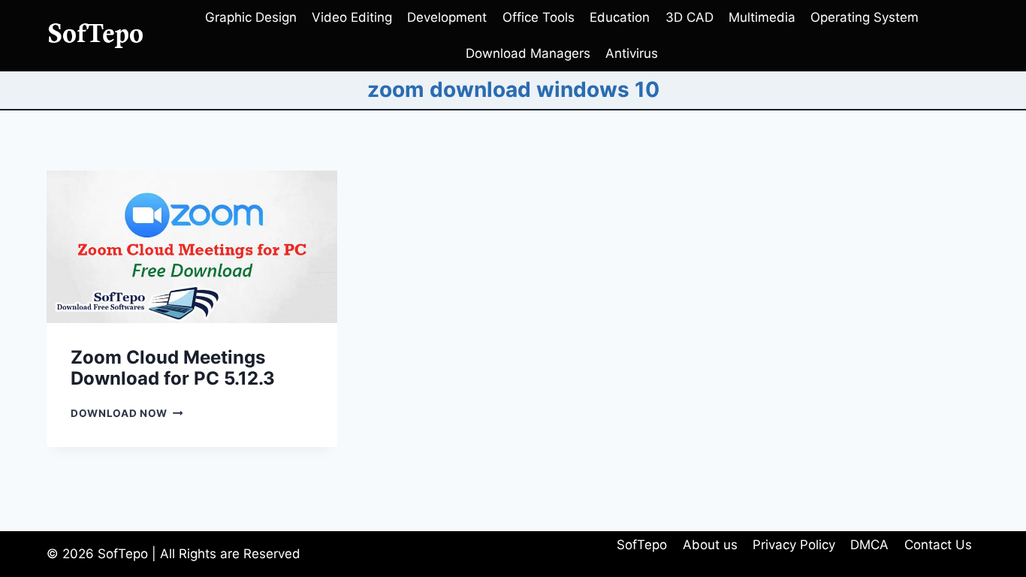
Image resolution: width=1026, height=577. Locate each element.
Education (620, 17)
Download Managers (528, 53)
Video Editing (352, 17)
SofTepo (642, 544)
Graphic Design (251, 17)
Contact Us (938, 544)
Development (447, 17)
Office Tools (538, 17)
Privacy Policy (794, 544)
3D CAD (689, 17)
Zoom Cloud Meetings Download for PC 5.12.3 (173, 368)
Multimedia (762, 17)
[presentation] (192, 247)
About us (710, 544)
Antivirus (631, 53)
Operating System (864, 17)
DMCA (869, 544)
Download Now (127, 413)
